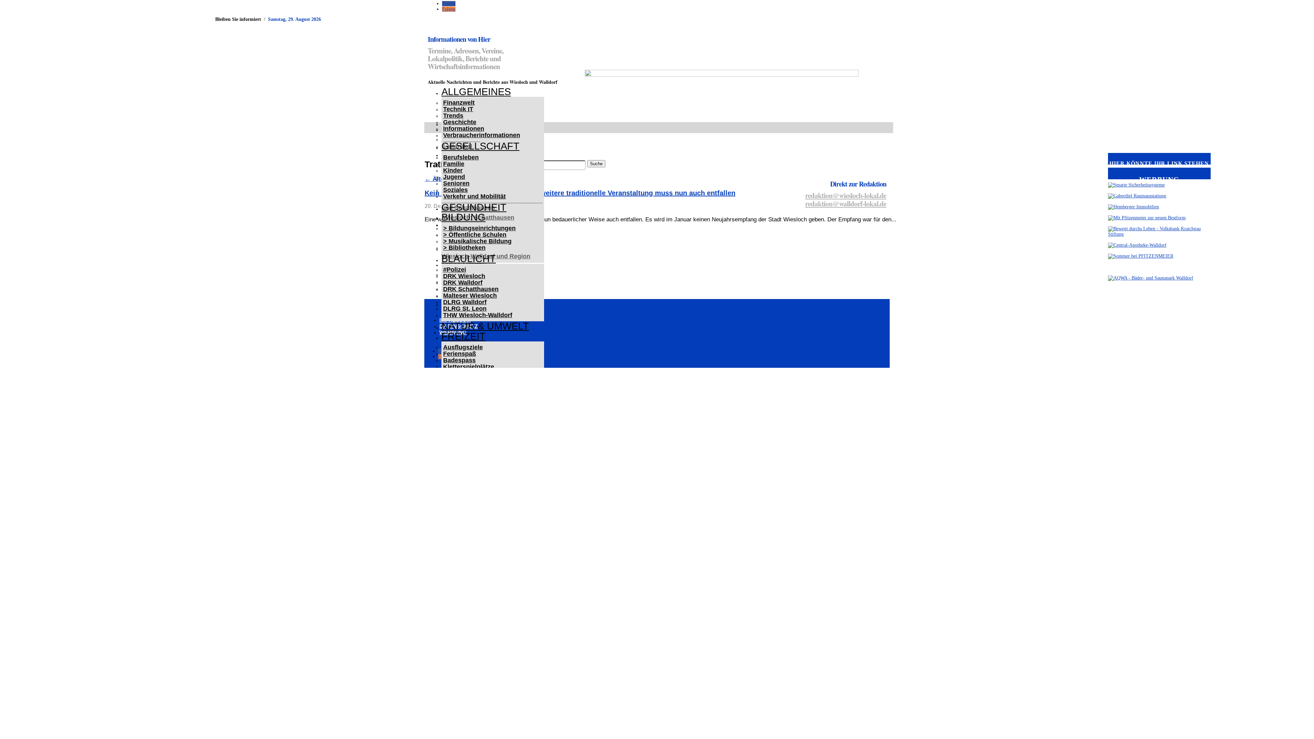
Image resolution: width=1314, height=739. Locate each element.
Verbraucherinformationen (481, 135)
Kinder (453, 170)
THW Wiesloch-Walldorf (477, 315)
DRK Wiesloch (464, 276)
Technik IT (458, 109)
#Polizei (454, 269)
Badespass (459, 360)
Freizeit (463, 336)
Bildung (463, 217)
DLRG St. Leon (465, 308)
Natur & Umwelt (485, 326)
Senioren (456, 183)
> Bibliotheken (464, 247)
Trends (453, 115)
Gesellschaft (480, 146)
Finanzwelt (459, 102)
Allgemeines (476, 91)
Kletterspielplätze (468, 366)
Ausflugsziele (463, 347)
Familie (453, 163)
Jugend (454, 176)
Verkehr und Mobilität (474, 196)
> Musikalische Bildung (477, 241)
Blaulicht (468, 258)
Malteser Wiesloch (470, 295)
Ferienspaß (459, 353)
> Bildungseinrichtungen (479, 228)
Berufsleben (461, 157)
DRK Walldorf (462, 282)
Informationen (463, 128)
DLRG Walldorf (465, 302)
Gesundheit (473, 207)
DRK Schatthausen (471, 289)
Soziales (455, 189)
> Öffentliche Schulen (474, 234)
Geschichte (459, 122)
